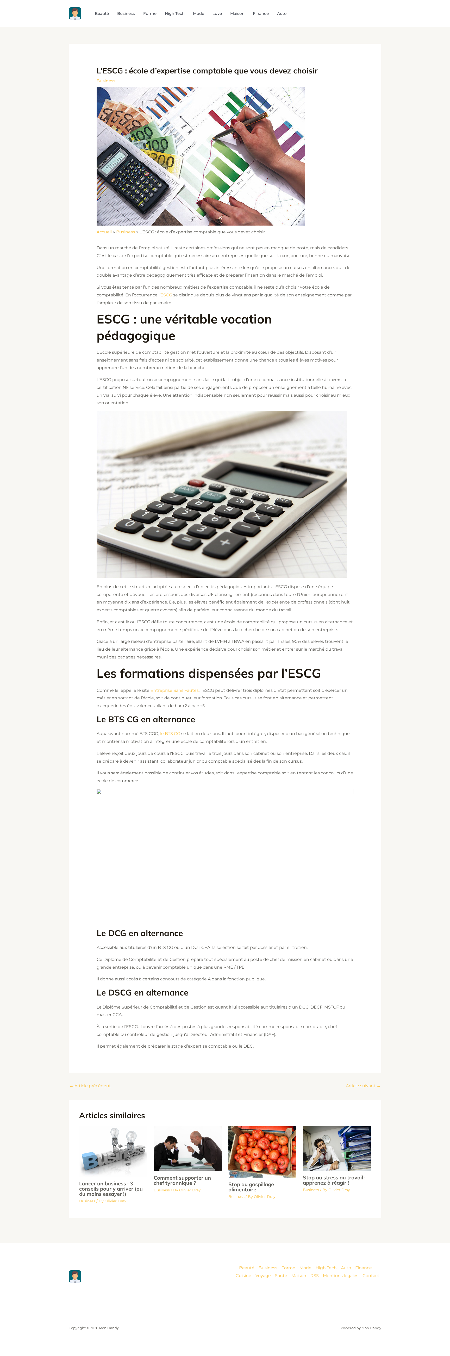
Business (106, 80)
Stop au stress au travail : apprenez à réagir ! (334, 1180)
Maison (298, 1275)
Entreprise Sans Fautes (175, 690)
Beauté (246, 1267)
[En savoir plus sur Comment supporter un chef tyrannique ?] (188, 1148)
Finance (363, 1267)
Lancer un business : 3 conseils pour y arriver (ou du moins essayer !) (111, 1188)
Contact (370, 1275)
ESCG (166, 295)
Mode (305, 1267)
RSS (314, 1275)
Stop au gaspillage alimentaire (251, 1187)
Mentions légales (340, 1275)
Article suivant (363, 1085)
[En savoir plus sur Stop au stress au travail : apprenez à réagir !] (337, 1148)
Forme (288, 1267)
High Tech (326, 1267)
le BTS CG (170, 733)
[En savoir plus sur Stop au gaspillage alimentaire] (262, 1151)
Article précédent (90, 1085)
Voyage (263, 1275)
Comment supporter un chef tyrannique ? (182, 1180)
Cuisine (243, 1275)
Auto (346, 1267)
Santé (281, 1275)
